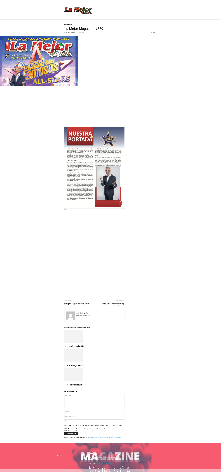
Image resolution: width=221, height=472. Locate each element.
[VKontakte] (147, 459)
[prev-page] (64, 388)
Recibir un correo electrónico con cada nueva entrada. (80, 431)
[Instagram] (151, 3)
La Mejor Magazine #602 (75, 365)
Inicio (65, 22)
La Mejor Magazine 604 (74, 346)
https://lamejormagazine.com (83, 315)
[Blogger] (130, 459)
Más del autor (86, 327)
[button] (154, 17)
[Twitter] (153, 3)
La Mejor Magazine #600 (75, 385)
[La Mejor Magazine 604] (94, 336)
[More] (82, 88)
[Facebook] (148, 3)
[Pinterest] (74, 88)
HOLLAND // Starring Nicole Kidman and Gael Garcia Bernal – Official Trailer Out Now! (77, 304)
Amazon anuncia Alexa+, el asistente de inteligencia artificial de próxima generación (112, 304)
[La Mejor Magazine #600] (94, 374)
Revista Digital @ (73, 22)
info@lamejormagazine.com (103, 463)
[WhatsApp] (78, 88)
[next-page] (65, 388)
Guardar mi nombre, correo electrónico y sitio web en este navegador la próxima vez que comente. (94, 425)
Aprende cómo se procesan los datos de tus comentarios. (105, 437)
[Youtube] (156, 3)
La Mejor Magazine (70, 32)
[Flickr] (138, 459)
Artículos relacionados (72, 327)
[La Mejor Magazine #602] (94, 355)
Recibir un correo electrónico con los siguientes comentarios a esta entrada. (86, 428)
